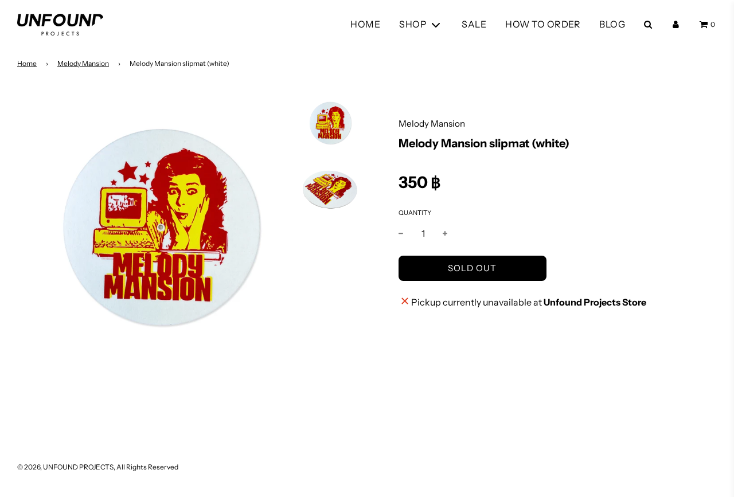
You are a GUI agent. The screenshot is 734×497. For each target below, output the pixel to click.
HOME (365, 24)
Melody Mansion (83, 63)
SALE (474, 24)
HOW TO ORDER (542, 24)
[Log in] (675, 24)
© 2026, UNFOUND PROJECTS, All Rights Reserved (97, 467)
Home (27, 63)
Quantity (415, 213)
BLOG (612, 24)
